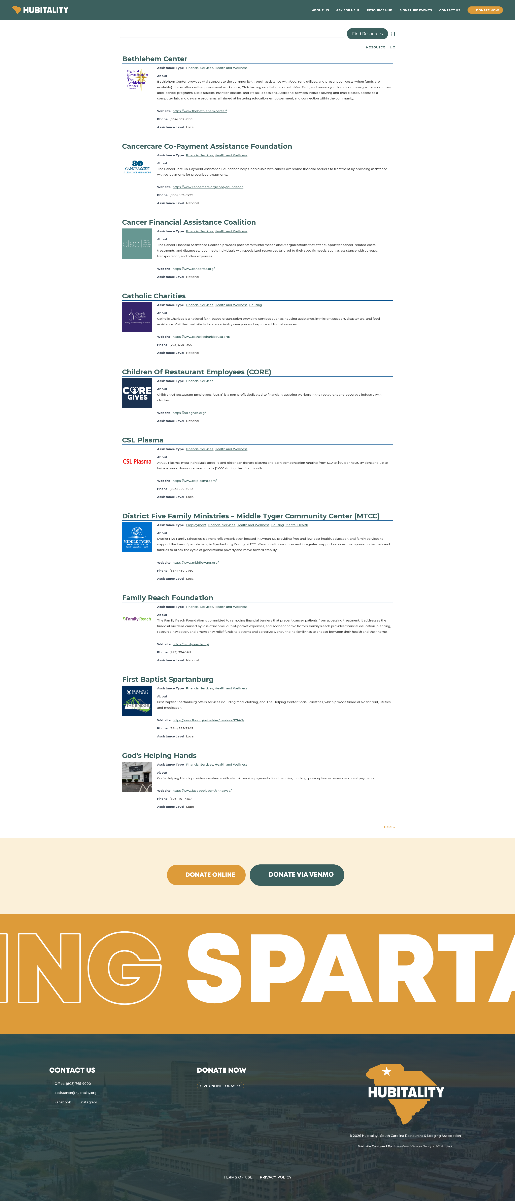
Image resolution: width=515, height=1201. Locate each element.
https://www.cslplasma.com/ (195, 481)
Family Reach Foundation (167, 598)
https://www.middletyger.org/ (196, 562)
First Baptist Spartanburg (168, 679)
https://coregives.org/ (189, 413)
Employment (196, 525)
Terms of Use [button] (238, 1177)
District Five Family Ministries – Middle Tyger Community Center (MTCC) (251, 516)
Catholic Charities (154, 296)
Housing (255, 305)
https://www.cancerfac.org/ (194, 269)
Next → (389, 827)
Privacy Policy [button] (275, 1177)
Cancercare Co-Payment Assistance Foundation (207, 146)
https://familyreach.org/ (191, 644)
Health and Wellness (231, 68)
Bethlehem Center (154, 59)
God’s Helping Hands (159, 755)
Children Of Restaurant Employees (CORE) (196, 372)
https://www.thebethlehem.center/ (200, 111)
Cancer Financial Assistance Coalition (189, 222)
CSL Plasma (143, 440)
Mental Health (296, 525)
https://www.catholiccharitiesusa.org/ (201, 337)
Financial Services (199, 68)
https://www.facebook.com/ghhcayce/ (202, 790)
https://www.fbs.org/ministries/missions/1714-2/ (208, 720)
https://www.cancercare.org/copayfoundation (208, 187)
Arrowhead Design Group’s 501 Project (422, 1146)
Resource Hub (380, 47)
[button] (210, 875)
